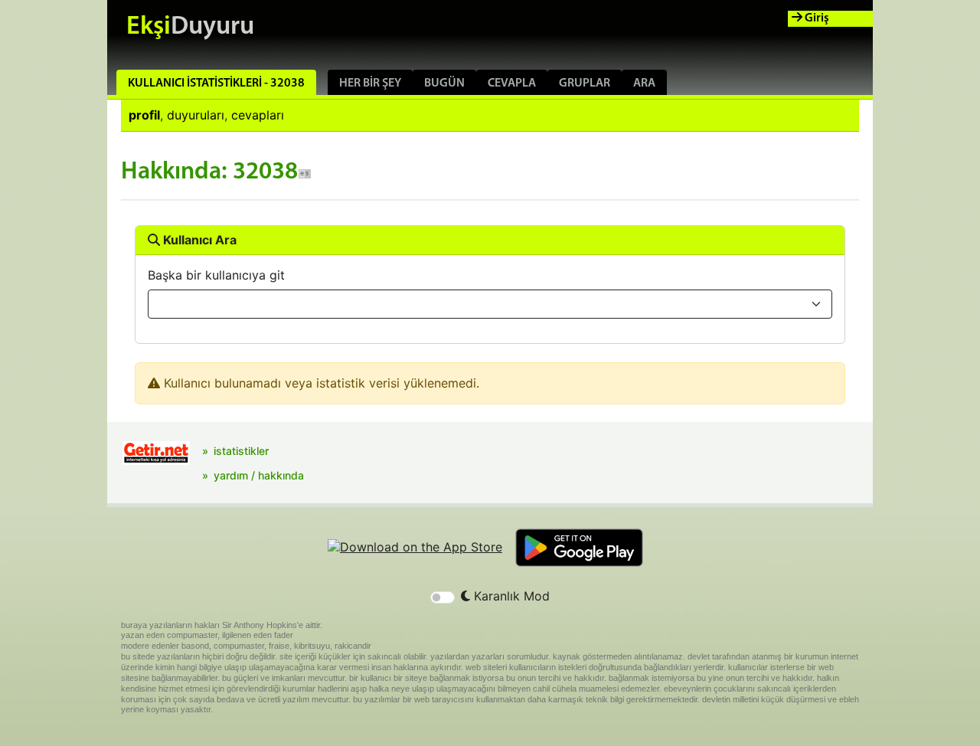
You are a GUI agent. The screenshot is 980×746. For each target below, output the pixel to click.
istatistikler (241, 450)
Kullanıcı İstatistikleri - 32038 (216, 83)
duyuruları (195, 115)
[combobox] (490, 304)
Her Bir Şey (370, 83)
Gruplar (584, 83)
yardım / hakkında (259, 475)
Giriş (815, 18)
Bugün (444, 83)
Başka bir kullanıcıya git (216, 275)
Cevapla (512, 83)
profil (144, 115)
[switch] (442, 597)
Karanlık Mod (510, 596)
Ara (644, 83)
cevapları (257, 115)
